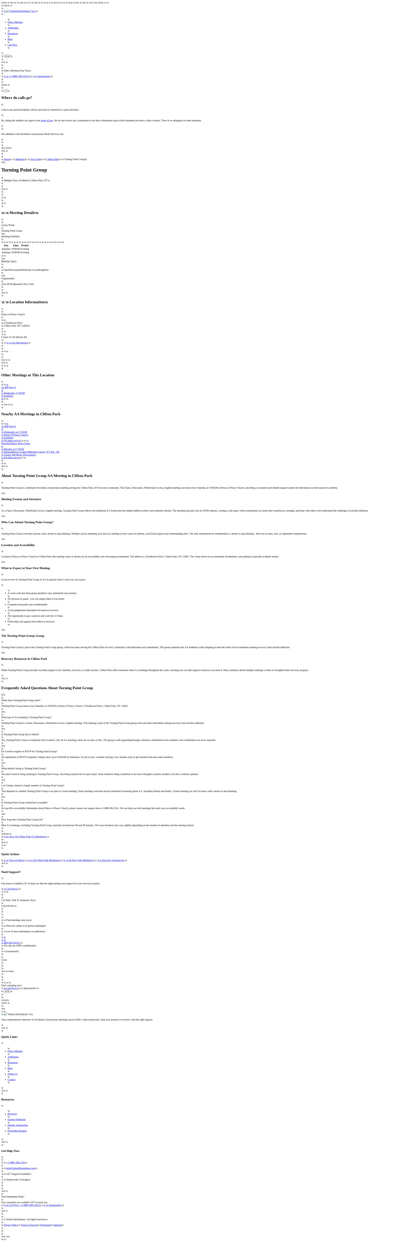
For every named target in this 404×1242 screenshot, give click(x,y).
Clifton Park (52, 159)
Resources (13, 33)
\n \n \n (13, 391)
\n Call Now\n (11, 888)
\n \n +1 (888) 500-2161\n (17, 76)
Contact (11, 1079)
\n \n (20, 11)
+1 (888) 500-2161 (15, 1162)
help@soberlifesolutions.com (20, 1168)
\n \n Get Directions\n (17, 342)
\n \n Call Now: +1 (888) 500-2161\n (22, 1205)
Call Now (12, 45)
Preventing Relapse (17, 1131)
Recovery (12, 1113)
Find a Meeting (15, 22)
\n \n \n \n (14, 432)
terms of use (47, 120)
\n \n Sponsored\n (42, 76)
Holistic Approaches (18, 1125)
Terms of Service (29, 1225)
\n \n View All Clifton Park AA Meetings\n (25, 836)
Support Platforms (17, 1119)
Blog (10, 39)
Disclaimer (45, 1225)
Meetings (20, 159)
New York (35, 159)
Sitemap (57, 1225)
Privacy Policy (11, 1225)
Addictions (13, 28)
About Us (12, 1074)
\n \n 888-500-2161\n (11, 940)
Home (7, 159)
